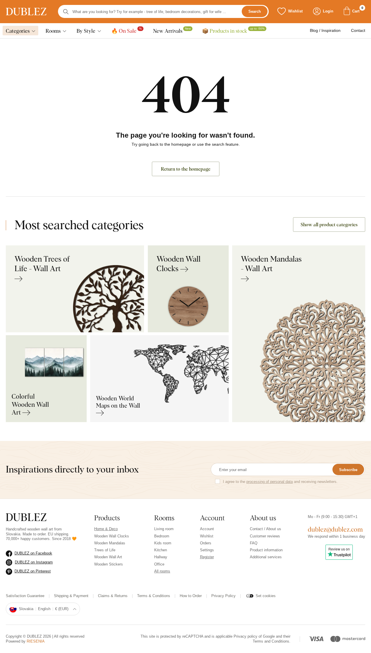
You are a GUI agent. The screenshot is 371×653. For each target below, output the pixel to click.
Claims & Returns (113, 596)
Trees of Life (104, 550)
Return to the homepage (185, 169)
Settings (207, 550)
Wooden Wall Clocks (111, 536)
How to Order (191, 596)
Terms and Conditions (271, 641)
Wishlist (206, 536)
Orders (205, 543)
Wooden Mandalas (109, 543)
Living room (164, 529)
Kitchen (160, 550)
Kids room (162, 543)
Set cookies (266, 596)
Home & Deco (106, 529)
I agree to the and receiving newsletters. (280, 481)
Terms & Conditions (153, 596)
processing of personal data (269, 481)
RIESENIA (36, 641)
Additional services (266, 557)
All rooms (162, 571)
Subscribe (348, 470)
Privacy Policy (223, 596)
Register (207, 557)
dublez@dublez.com (335, 529)
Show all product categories (329, 224)
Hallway (160, 557)
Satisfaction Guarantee (25, 596)
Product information (266, 550)
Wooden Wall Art (108, 557)
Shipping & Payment (71, 596)
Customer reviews (265, 536)
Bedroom (161, 536)
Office (159, 564)
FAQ (253, 543)
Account (207, 529)
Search (254, 12)
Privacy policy (245, 636)
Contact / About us (265, 529)
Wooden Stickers (108, 564)
